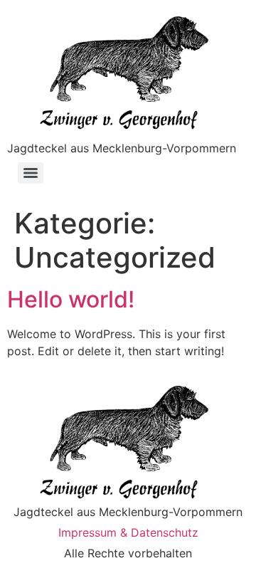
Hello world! (70, 299)
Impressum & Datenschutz (128, 532)
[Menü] (30, 173)
